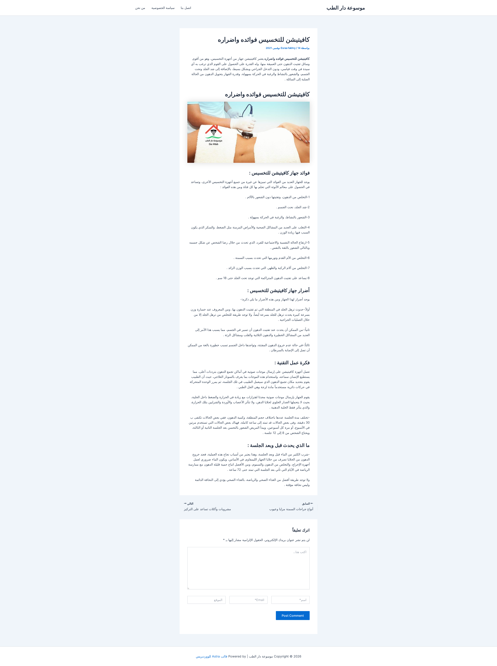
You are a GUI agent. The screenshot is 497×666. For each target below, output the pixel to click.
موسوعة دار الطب (346, 8)
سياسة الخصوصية (163, 8)
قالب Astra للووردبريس (211, 656)
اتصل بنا (186, 8)
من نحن (140, 8)
